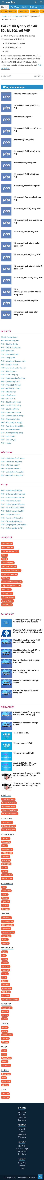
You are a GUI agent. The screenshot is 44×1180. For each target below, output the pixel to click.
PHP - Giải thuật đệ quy (9, 375)
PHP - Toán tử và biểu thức (11, 347)
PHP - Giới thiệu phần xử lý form (12, 458)
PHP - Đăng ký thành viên (10, 514)
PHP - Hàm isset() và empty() (11, 422)
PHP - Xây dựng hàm (8, 371)
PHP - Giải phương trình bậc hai (12, 497)
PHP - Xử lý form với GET (10, 465)
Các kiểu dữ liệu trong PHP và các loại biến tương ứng (26, 651)
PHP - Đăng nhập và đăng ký (11, 521)
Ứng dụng (22, 1137)
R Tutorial (5, 995)
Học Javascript (22, 1148)
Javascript (34, 11)
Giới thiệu (22, 1112)
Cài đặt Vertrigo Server (9, 337)
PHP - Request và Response (11, 461)
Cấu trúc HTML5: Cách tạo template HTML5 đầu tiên (24, 764)
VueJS (4, 867)
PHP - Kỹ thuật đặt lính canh (11, 385)
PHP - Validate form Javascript (12, 472)
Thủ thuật (33, 7)
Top (40, 1177)
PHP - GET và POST (8, 398)
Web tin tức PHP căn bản (11, 570)
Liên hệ (22, 1114)
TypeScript (6, 860)
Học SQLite (6, 936)
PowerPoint (6, 1058)
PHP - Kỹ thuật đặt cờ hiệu (10, 388)
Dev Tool (5, 1038)
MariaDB (5, 943)
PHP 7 (4, 555)
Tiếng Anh (6, 1074)
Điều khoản (22, 1120)
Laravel (4, 894)
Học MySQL (6, 917)
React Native (6, 1008)
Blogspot (5, 909)
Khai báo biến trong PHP (10, 340)
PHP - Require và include (10, 429)
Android (5, 1015)
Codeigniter (6, 891)
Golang (4, 981)
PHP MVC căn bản (9, 566)
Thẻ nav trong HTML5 (22, 743)
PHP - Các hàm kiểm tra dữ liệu (12, 415)
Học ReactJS (7, 875)
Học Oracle (6, 928)
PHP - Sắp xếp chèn (8, 395)
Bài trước (7, 76)
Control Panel (7, 1035)
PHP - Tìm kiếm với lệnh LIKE (12, 518)
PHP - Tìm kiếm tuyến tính (10, 381)
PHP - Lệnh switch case (9, 354)
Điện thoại (22, 1134)
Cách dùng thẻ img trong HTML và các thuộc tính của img (27, 774)
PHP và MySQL (8, 562)
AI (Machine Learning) (10, 999)
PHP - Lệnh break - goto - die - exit (13, 368)
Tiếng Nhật (6, 1081)
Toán (4, 1077)
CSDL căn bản (7, 925)
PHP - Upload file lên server (11, 412)
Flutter (4, 1019)
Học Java (22, 1154)
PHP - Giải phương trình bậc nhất (13, 494)
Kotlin (4, 977)
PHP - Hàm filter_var (8, 439)
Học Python (21, 1151)
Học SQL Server (8, 932)
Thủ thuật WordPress (9, 814)
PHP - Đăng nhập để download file (13, 524)
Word (4, 1054)
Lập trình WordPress (9, 810)
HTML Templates (8, 799)
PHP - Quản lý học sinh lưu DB (12, 511)
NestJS (4, 871)
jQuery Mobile (7, 849)
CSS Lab (5, 1093)
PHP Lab (5, 1097)
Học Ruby (5, 966)
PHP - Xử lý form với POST (11, 468)
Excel (4, 1051)
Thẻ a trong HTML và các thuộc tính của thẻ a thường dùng (27, 784)
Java (4, 955)
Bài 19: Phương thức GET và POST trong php (26, 671)
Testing (4, 1031)
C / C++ (4, 11)
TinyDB (5, 939)
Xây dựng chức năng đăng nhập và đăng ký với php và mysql (27, 621)
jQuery (4, 846)
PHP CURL (6, 589)
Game (22, 1131)
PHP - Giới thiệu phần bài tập (11, 490)
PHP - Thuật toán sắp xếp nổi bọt (13, 378)
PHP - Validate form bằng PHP (12, 475)
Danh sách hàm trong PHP (11, 582)
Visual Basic (6, 988)
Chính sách (22, 1117)
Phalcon (5, 898)
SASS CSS (6, 864)
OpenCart (5, 902)
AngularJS (6, 842)
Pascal (4, 959)
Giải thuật (12, 11)
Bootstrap (5, 856)
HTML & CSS (7, 853)
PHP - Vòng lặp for (8, 357)
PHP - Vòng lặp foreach (9, 364)
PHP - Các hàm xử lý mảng (11, 405)
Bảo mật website (8, 597)
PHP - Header (6, 443)
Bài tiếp (37, 76)
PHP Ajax (5, 578)
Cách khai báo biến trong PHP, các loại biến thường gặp (26, 641)
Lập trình (4, 7)
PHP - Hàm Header (8, 436)
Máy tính (22, 1129)
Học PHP (21, 1146)
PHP (4, 887)
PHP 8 (4, 559)
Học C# (5, 963)
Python (4, 952)
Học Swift (5, 970)
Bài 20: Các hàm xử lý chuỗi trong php (25, 692)
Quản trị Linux (7, 822)
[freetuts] (10, 2)
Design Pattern (7, 601)
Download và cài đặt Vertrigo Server (25, 681)
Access (4, 1061)
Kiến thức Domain (8, 830)
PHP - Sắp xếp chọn (8, 392)
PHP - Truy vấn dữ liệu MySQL (12, 426)
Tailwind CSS (7, 878)
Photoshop (6, 1065)
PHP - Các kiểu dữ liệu (9, 344)
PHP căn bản (7, 543)
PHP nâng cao (7, 547)
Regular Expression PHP (11, 585)
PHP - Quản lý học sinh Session (12, 504)
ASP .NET (6, 992)
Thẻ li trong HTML (21, 733)
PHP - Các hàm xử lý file (10, 409)
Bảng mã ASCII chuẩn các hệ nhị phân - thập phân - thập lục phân (27, 631)
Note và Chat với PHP (10, 551)
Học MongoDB (7, 921)
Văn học (5, 1085)
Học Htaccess (7, 593)
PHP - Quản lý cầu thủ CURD (12, 528)
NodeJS (5, 905)
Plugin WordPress (8, 806)
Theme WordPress (9, 803)
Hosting (24, 7)
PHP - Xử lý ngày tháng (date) (12, 433)
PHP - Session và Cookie (10, 419)
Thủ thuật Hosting (8, 826)
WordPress (15, 7)
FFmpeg (5, 1042)
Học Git (4, 1027)
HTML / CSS (23, 11)
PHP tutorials (7, 605)
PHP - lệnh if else (7, 351)
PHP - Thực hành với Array (11, 501)
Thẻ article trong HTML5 (23, 753)
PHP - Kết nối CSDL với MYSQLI (13, 507)
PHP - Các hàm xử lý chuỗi (11, 402)
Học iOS (5, 1011)
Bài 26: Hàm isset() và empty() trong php (26, 661)
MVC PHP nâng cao (9, 574)
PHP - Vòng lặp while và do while (13, 361)
